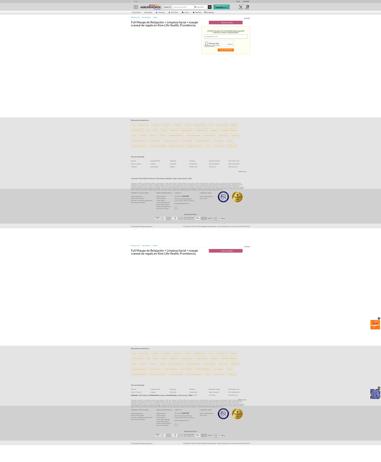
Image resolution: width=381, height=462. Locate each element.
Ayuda (238, 1)
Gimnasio (166, 125)
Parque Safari (193, 164)
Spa (148, 130)
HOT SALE (174, 12)
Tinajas (163, 130)
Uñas (211, 125)
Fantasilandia (154, 167)
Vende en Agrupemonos (206, 196)
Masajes (234, 125)
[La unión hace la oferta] (150, 7)
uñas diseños (223, 135)
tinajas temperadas (193, 135)
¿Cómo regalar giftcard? (163, 202)
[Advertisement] (190, 103)
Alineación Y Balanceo (229, 130)
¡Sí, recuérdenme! (225, 50)
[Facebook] (176, 208)
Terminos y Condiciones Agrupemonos (142, 200)
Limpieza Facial (201, 130)
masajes (229, 141)
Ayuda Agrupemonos (137, 196)
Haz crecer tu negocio (162, 208)
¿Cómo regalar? (160, 200)
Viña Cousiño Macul (234, 164)
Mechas (153, 135)
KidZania (172, 167)
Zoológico (214, 130)
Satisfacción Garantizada (138, 202)
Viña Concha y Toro (233, 161)
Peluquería (177, 125)
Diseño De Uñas (137, 130)
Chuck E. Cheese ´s (136, 164)
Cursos (186, 12)
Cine (133, 125)
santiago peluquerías (139, 146)
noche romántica (218, 146)
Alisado (162, 135)
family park (235, 135)
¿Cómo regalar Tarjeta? (162, 204)
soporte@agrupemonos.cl (181, 203)
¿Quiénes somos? (161, 196)
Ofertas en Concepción (158, 146)
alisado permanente (139, 141)
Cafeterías (155, 125)
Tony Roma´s (212, 167)
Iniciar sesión (203, 198)
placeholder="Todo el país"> (202, 7)
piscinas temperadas (194, 146)
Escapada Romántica (176, 135)
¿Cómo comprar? (161, 198)
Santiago (135, 1)
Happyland (173, 161)
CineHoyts (134, 167)
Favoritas (161, 12)
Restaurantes (143, 125)
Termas (187, 125)
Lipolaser (143, 135)
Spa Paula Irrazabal (214, 161)
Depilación (174, 130)
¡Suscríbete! (246, 1)
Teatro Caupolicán (214, 164)
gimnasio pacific (155, 141)
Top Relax (198, 12)
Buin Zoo (133, 161)
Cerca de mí (210, 12)
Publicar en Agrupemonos (163, 206)
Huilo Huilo (173, 164)
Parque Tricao (193, 167)
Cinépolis (153, 164)
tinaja (207, 146)
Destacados (148, 12)
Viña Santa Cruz (232, 167)
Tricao (134, 135)
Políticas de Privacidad (137, 198)
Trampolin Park (222, 125)
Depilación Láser (199, 125)
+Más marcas (242, 171)
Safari (155, 130)
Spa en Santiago (209, 135)
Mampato (192, 161)
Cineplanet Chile (155, 161)
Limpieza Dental (186, 130)
